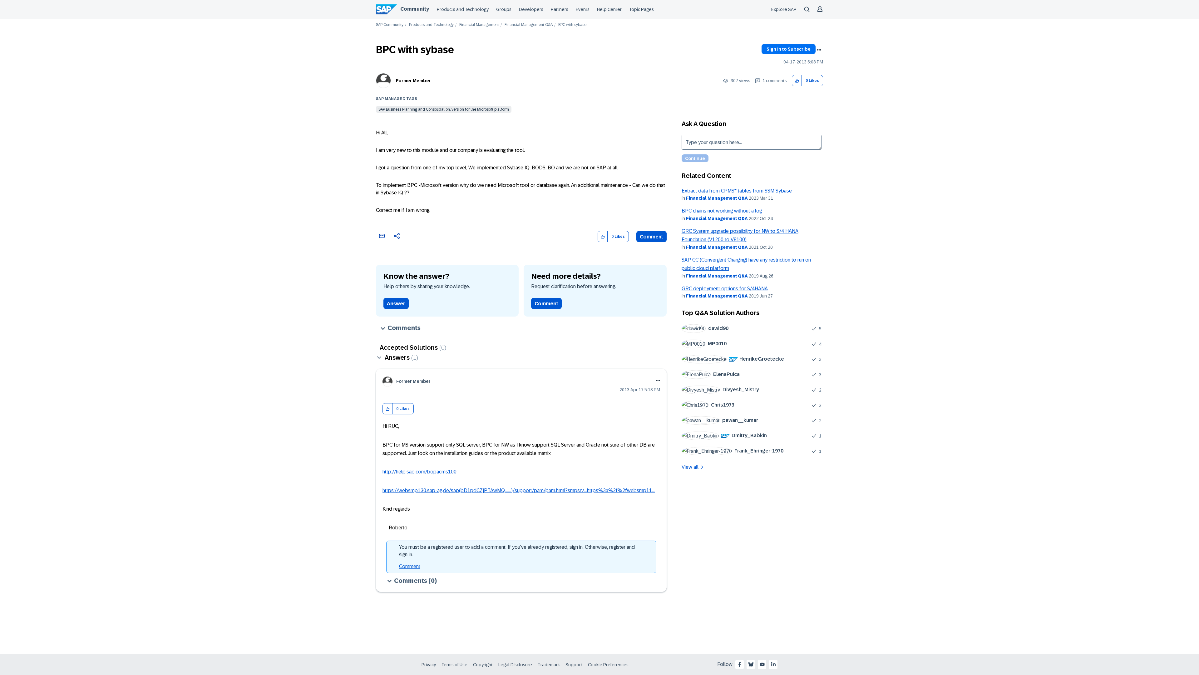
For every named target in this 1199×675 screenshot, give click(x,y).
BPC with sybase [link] (572, 25)
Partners (559, 9)
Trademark (549, 664)
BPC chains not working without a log (722, 210)
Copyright (483, 664)
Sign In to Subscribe (789, 49)
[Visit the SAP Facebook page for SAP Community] (739, 664)
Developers (531, 9)
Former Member (413, 80)
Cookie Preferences (608, 664)
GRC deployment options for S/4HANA (725, 288)
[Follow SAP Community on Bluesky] (750, 664)
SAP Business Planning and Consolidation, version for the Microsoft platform (443, 109)
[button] (797, 80)
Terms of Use (454, 664)
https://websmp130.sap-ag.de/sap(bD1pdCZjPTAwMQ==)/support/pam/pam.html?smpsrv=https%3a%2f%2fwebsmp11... (518, 490)
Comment (651, 236)
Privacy (429, 664)
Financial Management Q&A (529, 25)
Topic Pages (641, 9)
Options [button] (819, 50)
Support (573, 664)
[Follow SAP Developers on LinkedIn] (773, 664)
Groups (503, 9)
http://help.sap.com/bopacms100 (419, 471)
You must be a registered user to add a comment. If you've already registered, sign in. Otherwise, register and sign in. (517, 550)
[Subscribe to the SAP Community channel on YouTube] (762, 664)
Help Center (609, 9)
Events (583, 9)
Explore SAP (784, 9)
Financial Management (479, 25)
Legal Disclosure (515, 664)
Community (414, 9)
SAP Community (389, 25)
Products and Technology (463, 9)
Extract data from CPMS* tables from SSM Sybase (737, 190)
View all (690, 467)
